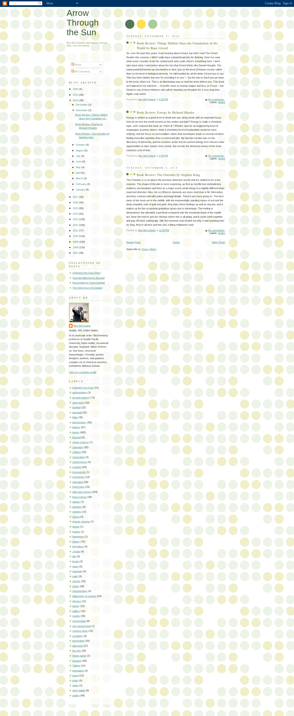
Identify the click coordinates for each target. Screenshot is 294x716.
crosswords (79, 472)
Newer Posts (133, 242)
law (74, 556)
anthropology (79, 392)
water (75, 685)
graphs (76, 531)
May (78, 167)
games (76, 501)
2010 (76, 236)
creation (76, 467)
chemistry (77, 447)
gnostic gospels (81, 521)
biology (76, 427)
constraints (78, 457)
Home (176, 242)
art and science (81, 397)
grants (75, 526)
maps (75, 566)
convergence (79, 462)
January (81, 189)
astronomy (78, 402)
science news (80, 630)
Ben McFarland (82, 325)
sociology (77, 636)
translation (78, 670)
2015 (76, 208)
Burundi (76, 437)
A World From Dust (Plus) (86, 272)
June (79, 161)
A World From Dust (82, 387)
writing (75, 695)
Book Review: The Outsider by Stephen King (168, 174)
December (82, 104)
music (75, 586)
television (77, 645)
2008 (76, 247)
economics (78, 477)
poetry (75, 606)
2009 (76, 241)
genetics (77, 506)
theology (77, 660)
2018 (76, 100)
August (80, 150)
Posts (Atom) (149, 249)
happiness (78, 536)
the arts (76, 650)
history (76, 541)
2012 (76, 225)
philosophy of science (84, 596)
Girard (75, 516)
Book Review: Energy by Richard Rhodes (166, 112)
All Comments (82, 71)
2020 (76, 89)
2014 (76, 213)
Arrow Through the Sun (83, 22)
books (221, 102)
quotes (76, 616)
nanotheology (79, 591)
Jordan (76, 551)
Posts (77, 64)
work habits (78, 690)
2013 (76, 219)
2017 (76, 197)
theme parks (79, 655)
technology (78, 640)
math (75, 576)
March (80, 178)
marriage (77, 571)
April (78, 172)
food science (79, 497)
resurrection (79, 621)
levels (75, 561)
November (82, 110)
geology (76, 511)
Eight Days (78, 486)
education (77, 482)
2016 (76, 202)
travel (75, 675)
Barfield (76, 407)
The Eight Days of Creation (87, 287)
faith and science (81, 492)
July (78, 156)
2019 (76, 94)
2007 (76, 252)
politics (76, 611)
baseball (77, 412)
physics (76, 601)
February (81, 184)
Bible (75, 417)
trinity (75, 680)
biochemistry (79, 422)
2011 (76, 230)
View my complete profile (82, 372)
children (76, 452)
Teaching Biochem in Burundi (88, 278)
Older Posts (218, 242)
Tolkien (76, 665)
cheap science (80, 442)
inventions (78, 546)
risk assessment (81, 626)
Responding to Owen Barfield (88, 282)
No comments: (216, 99)
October (81, 144)
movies (76, 581)
